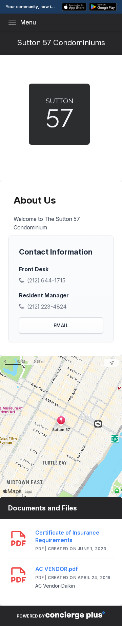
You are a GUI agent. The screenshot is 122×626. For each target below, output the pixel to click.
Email (61, 325)
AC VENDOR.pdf (56, 569)
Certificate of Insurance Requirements (67, 536)
